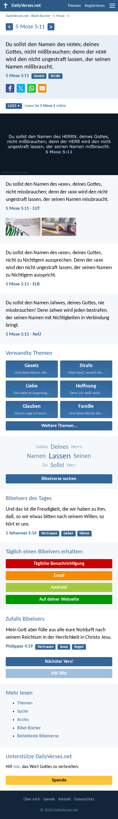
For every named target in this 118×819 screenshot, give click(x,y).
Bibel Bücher (40, 16)
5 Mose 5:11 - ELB (23, 284)
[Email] (43, 90)
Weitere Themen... (59, 426)
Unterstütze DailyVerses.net (39, 757)
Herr (71, 465)
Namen (36, 456)
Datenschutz (84, 799)
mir (16, 767)
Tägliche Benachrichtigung (59, 563)
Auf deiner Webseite (59, 599)
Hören (84, 533)
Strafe (55, 76)
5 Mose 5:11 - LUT (23, 208)
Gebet (68, 533)
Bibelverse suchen (59, 479)
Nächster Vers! (59, 661)
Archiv (23, 720)
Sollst (57, 465)
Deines (59, 447)
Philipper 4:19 (19, 646)
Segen (79, 647)
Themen (74, 6)
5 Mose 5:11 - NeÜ (23, 334)
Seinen (82, 456)
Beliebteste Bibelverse (38, 736)
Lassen (60, 456)
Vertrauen (49, 533)
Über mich (31, 799)
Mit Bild (59, 673)
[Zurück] (9, 26)
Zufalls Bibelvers (25, 619)
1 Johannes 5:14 (21, 533)
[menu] (112, 8)
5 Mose (58, 16)
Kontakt (64, 799)
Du (45, 465)
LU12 (12, 106)
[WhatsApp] (32, 88)
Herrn (76, 447)
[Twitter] (22, 90)
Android (59, 587)
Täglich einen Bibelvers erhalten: (44, 552)
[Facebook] (11, 90)
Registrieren (95, 6)
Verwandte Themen (29, 353)
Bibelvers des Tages (29, 498)
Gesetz (39, 76)
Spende (59, 780)
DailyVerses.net (17, 16)
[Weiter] (51, 26)
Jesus (64, 647)
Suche (22, 711)
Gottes (42, 447)
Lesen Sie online (45, 106)
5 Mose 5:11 (17, 76)
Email (59, 575)
